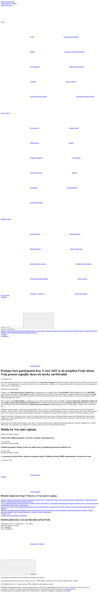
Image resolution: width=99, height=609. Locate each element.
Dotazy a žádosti (86, 503)
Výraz (3, 327)
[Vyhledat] (15, 312)
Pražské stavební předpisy (79, 510)
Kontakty (77, 503)
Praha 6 (57, 331)
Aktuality (4, 331)
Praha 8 (94, 331)
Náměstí (77, 331)
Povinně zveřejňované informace (39, 503)
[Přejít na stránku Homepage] (6, 3)
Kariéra (26, 503)
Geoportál (9, 515)
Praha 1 (82, 331)
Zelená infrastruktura (44, 512)
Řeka (13, 333)
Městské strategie (26, 510)
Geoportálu (68, 589)
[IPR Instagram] (74, 351)
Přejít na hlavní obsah (7, 1)
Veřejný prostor (12, 331)
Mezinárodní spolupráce (66, 503)
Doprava (19, 331)
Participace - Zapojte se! (30, 512)
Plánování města (6, 510)
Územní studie (50, 331)
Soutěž (87, 331)
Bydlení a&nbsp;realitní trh (23, 333)
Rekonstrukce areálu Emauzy (19, 505)
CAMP (3, 515)
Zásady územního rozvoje (63, 510)
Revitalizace (32, 331)
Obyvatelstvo (61, 507)
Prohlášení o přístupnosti (19, 515)
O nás (3, 503)
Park (90, 331)
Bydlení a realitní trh (21, 501)
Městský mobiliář (6, 333)
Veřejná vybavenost (71, 507)
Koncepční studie (65, 331)
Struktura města (25, 507)
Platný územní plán (49, 510)
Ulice (72, 331)
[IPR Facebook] (15, 351)
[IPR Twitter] (44, 351)
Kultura (41, 507)
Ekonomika (87, 507)
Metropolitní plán (37, 510)
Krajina (34, 333)
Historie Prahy (34, 507)
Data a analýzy (5, 507)
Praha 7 (42, 331)
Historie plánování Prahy (16, 503)
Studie (38, 331)
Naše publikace (54, 503)
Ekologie (25, 331)
